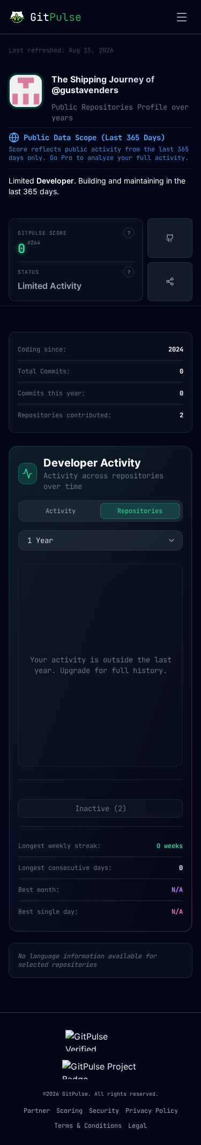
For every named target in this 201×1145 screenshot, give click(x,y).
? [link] (129, 233)
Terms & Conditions (88, 1125)
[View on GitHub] (169, 238)
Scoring (69, 1110)
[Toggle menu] (181, 17)
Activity (61, 511)
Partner (37, 1110)
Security (104, 1110)
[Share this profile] (169, 282)
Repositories (139, 511)
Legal (137, 1125)
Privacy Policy (151, 1110)
